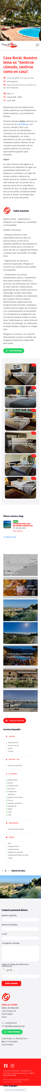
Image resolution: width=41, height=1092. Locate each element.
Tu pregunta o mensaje (11, 943)
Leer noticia (17, 531)
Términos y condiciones (11, 1071)
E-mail (4, 934)
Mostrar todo (10, 537)
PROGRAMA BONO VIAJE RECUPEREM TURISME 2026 (23, 525)
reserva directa (16, 720)
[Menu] (37, 45)
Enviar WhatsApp (15, 351)
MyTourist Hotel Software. (21, 1079)
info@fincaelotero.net (15, 1026)
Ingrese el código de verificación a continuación (15, 965)
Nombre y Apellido (9, 915)
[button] (3, 20)
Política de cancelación (20, 1073)
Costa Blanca (23, 124)
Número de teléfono (10, 925)
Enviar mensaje (11, 983)
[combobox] (15, 1090)
